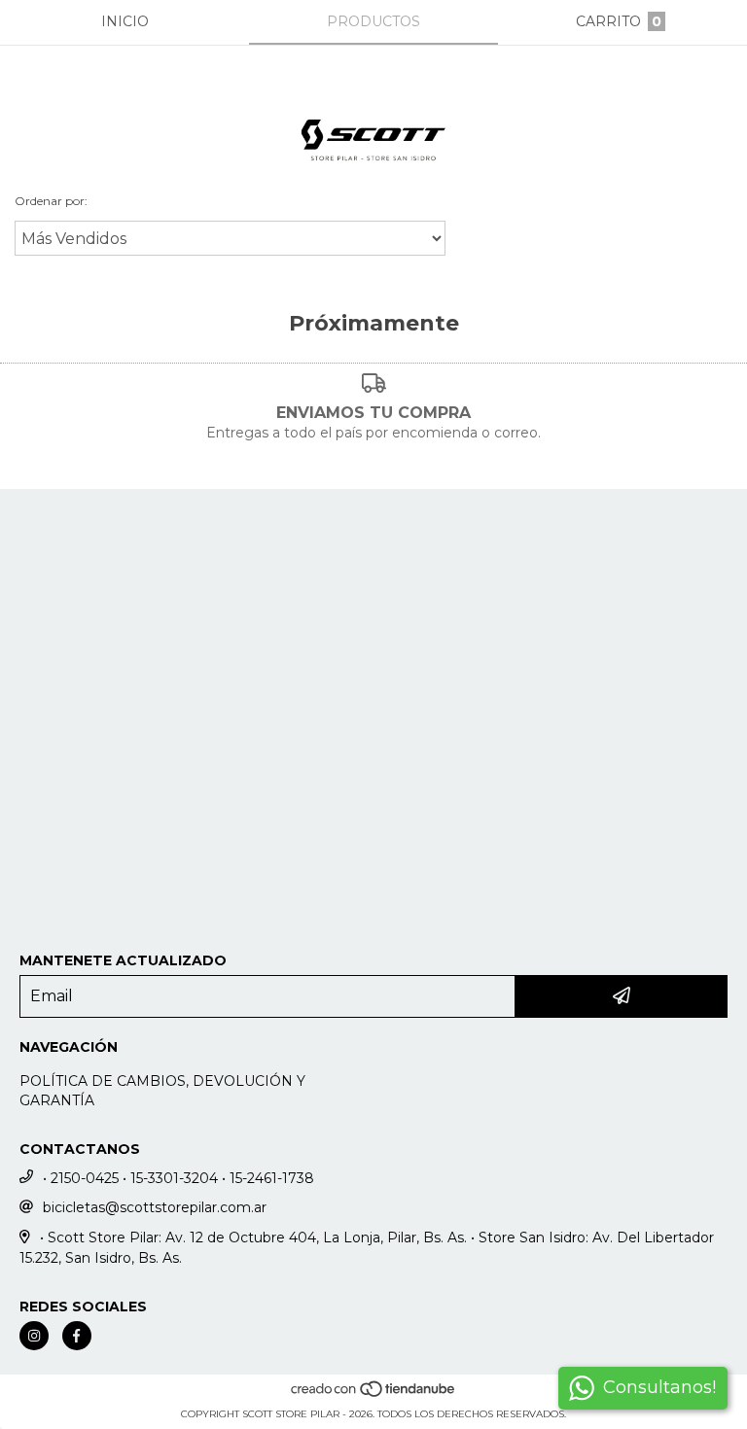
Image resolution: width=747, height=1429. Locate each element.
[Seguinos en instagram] (34, 1335)
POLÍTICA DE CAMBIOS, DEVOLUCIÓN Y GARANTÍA (162, 1090)
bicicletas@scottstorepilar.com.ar (155, 1207)
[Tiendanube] (374, 1394)
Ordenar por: (51, 200)
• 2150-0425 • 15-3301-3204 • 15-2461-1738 (178, 1178)
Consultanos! (659, 1387)
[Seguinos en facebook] (76, 1335)
